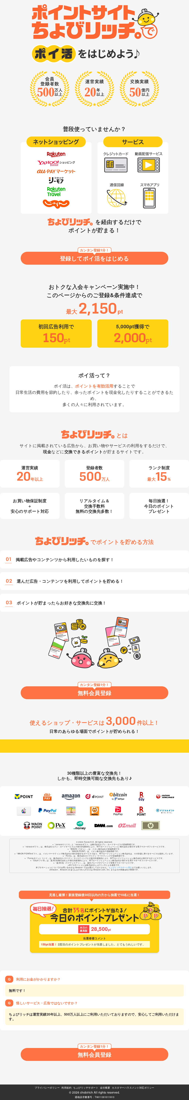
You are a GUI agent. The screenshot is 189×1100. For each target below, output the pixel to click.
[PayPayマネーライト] (118, 811)
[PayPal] (47, 811)
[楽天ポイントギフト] (142, 811)
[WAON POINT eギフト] (33, 825)
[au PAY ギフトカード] (47, 796)
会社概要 (105, 1087)
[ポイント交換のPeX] (56, 825)
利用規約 (66, 1087)
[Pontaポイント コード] (94, 811)
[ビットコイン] (118, 796)
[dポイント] (94, 796)
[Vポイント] (24, 796)
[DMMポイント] (103, 825)
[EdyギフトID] (142, 796)
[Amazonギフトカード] (71, 796)
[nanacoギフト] (71, 811)
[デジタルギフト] (165, 811)
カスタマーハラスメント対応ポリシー (133, 1087)
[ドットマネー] (80, 825)
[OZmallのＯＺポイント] (127, 825)
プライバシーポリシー (47, 1087)
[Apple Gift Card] (24, 811)
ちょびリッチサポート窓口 (120, 867)
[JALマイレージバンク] (165, 796)
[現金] (151, 825)
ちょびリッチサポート (85, 1087)
